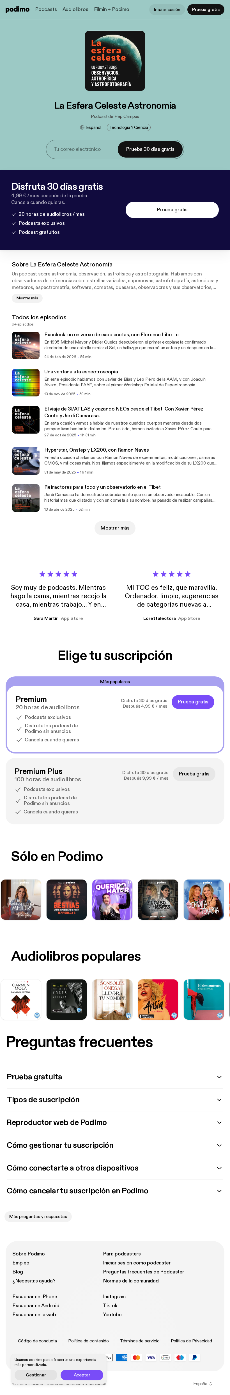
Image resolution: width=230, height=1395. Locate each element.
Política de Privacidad (191, 1341)
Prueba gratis (206, 9)
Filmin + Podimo (111, 9)
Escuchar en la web (34, 1314)
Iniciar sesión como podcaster (137, 1263)
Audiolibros (75, 9)
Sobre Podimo (28, 1254)
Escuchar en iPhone (34, 1296)
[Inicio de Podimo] (17, 10)
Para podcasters (122, 1254)
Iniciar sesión (167, 9)
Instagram (114, 1296)
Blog (17, 1272)
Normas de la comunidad (131, 1281)
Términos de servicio (140, 1341)
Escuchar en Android (35, 1305)
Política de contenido (88, 1341)
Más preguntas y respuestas (38, 1216)
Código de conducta (37, 1341)
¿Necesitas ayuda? (34, 1281)
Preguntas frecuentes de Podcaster (143, 1272)
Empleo (20, 1263)
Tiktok (110, 1305)
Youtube (112, 1314)
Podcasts (46, 9)
